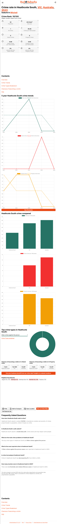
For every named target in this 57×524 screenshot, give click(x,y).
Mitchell (13, 12)
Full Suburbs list (6, 411)
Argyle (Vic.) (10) (6, 379)
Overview (4, 80)
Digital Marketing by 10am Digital (41, 522)
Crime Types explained (7, 338)
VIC (40, 7)
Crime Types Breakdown (9, 86)
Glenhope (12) (14, 379)
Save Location (30, 408)
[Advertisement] (28, 64)
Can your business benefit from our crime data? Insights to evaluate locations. (28, 373)
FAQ (2, 92)
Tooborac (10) (42, 379)
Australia (48, 7)
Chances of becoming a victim (11, 89)
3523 (4, 10)
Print (5, 408)
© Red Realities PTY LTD (15, 522)
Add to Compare (17, 408)
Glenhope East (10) (23, 379)
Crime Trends (5, 83)
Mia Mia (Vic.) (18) (33, 379)
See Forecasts (28, 210)
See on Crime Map (42, 408)
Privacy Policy (29, 522)
